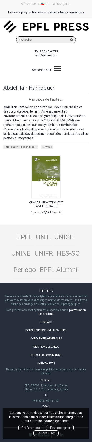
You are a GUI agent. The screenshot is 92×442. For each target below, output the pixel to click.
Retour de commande (46, 355)
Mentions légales (46, 346)
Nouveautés (46, 363)
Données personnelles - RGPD (46, 330)
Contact (46, 322)
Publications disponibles (19, 146)
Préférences (31, 428)
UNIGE (64, 237)
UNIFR (43, 253)
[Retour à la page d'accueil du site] (46, 26)
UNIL (43, 237)
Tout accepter (60, 428)
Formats (47, 146)
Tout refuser (46, 433)
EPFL (24, 237)
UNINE (21, 253)
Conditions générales (46, 338)
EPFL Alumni (58, 270)
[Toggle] (57, 68)
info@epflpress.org (46, 55)
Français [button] (62, 4)
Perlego (24, 270)
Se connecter (41, 70)
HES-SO (68, 253)
